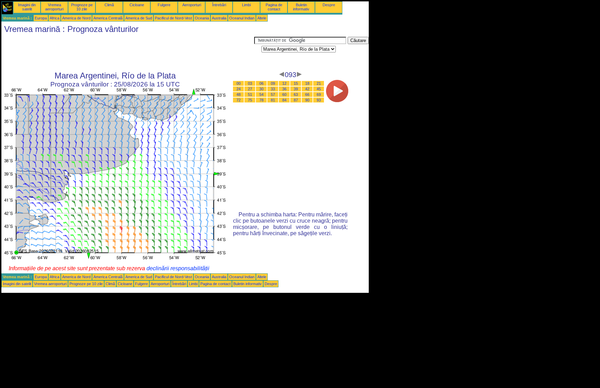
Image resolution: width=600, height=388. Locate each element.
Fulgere (164, 5)
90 (307, 100)
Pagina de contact (274, 7)
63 (296, 94)
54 (261, 94)
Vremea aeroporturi (54, 7)
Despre (329, 5)
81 (273, 100)
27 (250, 89)
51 (250, 94)
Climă (109, 5)
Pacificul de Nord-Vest (173, 18)
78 (261, 100)
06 (261, 83)
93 (319, 100)
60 (284, 94)
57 (273, 94)
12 (284, 83)
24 (238, 89)
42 (307, 89)
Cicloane (137, 5)
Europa (41, 18)
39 (296, 89)
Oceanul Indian (242, 18)
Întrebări (219, 5)
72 (238, 100)
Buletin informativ (301, 7)
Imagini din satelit (27, 7)
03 (250, 83)
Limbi (246, 5)
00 (238, 83)
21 (319, 83)
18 (307, 83)
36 (284, 89)
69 (319, 94)
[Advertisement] (127, 52)
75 (250, 100)
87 (296, 100)
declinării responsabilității (178, 268)
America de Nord (76, 18)
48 (238, 94)
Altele (261, 18)
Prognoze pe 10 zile (82, 7)
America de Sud (138, 18)
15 (296, 83)
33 (273, 89)
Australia (219, 18)
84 (284, 100)
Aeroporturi (191, 5)
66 (307, 94)
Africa (54, 18)
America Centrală (108, 18)
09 (273, 83)
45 (319, 89)
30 (261, 89)
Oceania (202, 18)
